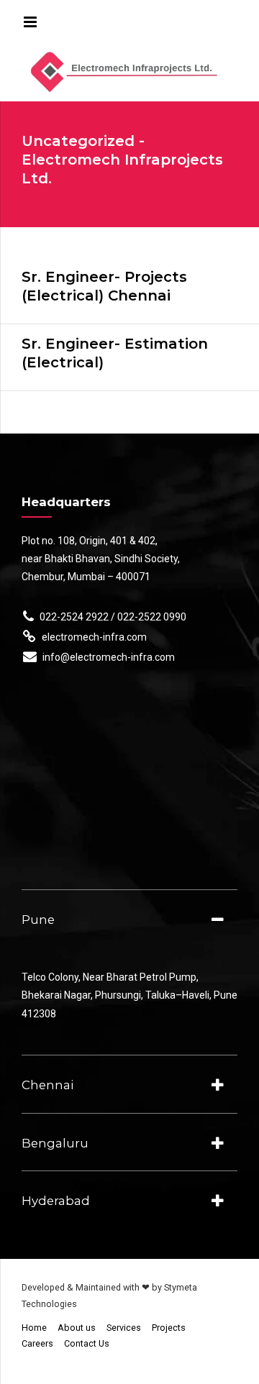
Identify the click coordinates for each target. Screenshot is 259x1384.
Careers (37, 1343)
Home (34, 1327)
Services (123, 1327)
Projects (169, 1327)
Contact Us (86, 1343)
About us (77, 1327)
